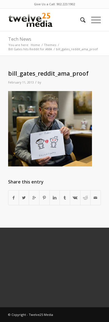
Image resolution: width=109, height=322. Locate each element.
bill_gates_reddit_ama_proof (48, 73)
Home (35, 45)
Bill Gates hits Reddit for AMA (30, 49)
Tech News (19, 39)
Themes (50, 45)
